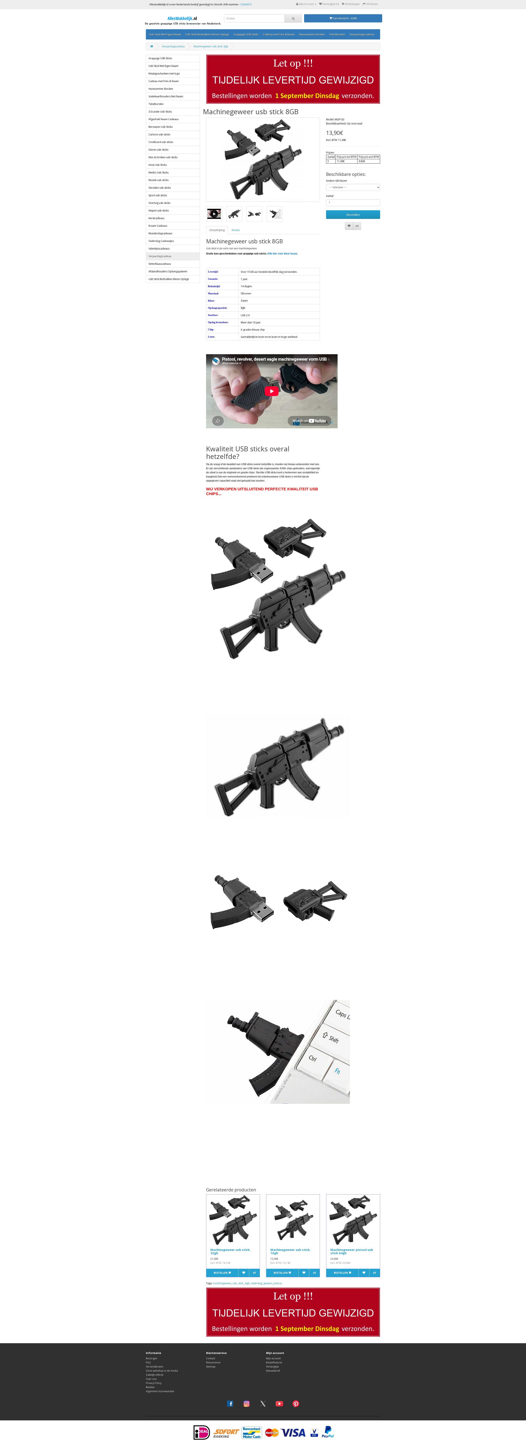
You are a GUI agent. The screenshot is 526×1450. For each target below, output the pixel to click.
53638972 (246, 4)
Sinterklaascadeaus (160, 264)
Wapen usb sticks (159, 210)
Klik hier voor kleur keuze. (283, 253)
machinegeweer (222, 1283)
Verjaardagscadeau (362, 34)
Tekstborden (337, 34)
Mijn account (273, 1358)
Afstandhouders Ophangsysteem (168, 271)
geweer (267, 1283)
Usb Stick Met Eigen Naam (165, 34)
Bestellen (353, 214)
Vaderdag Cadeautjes (161, 241)
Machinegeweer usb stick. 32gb (230, 1251)
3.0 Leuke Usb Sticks (160, 111)
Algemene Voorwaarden (160, 1391)
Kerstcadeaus (156, 218)
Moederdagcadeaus (160, 233)
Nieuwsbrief (273, 1370)
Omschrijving (217, 230)
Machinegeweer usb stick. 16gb (290, 1251)
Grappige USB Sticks (246, 34)
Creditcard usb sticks (161, 142)
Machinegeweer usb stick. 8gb (211, 46)
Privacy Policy (153, 1383)
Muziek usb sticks (158, 180)
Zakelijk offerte (154, 1375)
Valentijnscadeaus (159, 248)
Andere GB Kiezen (336, 180)
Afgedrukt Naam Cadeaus (164, 119)
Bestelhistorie (274, 1362)
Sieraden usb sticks (160, 187)
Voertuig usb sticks (159, 203)
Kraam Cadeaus (158, 226)
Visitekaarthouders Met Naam (166, 96)
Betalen (150, 1387)
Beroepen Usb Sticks (161, 127)
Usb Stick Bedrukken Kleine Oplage (207, 34)
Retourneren (213, 1362)
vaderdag (256, 1283)
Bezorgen (151, 1358)
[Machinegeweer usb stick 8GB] (263, 159)
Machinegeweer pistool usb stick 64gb (351, 1251)
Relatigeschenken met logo (164, 73)
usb (235, 1283)
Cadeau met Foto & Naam (279, 34)
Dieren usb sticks (158, 149)
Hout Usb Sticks (158, 165)
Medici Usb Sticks (158, 172)
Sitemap (211, 1366)
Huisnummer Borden (312, 34)
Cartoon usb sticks (159, 134)
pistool (277, 1283)
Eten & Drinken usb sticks (163, 157)
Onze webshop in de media (162, 1370)
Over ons (151, 1379)
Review (236, 230)
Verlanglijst (272, 1366)
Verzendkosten (154, 1366)
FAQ (148, 1362)
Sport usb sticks (158, 195)
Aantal (329, 196)
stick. (241, 1283)
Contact (210, 1358)
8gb (247, 1283)
